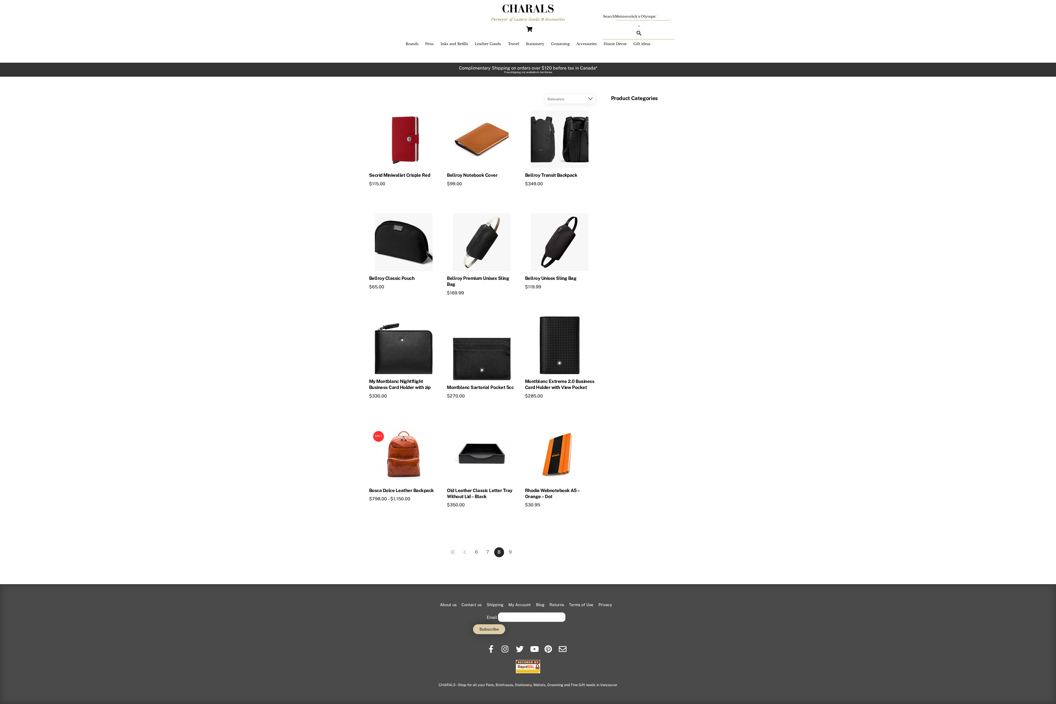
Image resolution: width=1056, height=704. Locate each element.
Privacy (605, 604)
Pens (429, 44)
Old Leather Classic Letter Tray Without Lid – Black (479, 493)
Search (609, 16)
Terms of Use (581, 604)
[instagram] (506, 647)
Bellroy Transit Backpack (551, 175)
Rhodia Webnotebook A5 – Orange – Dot (552, 493)
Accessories (586, 44)
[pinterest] (549, 647)
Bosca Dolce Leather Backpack (401, 490)
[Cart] (529, 29)
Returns (556, 604)
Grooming (560, 44)
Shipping (495, 604)
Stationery (535, 44)
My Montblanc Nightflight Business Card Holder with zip (399, 384)
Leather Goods (488, 44)
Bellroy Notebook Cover (472, 175)
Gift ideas (641, 44)
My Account (519, 604)
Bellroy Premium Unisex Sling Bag (478, 281)
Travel (513, 44)
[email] (563, 647)
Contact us (471, 604)
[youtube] (534, 647)
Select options (472, 194)
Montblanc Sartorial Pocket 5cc (480, 387)
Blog (540, 604)
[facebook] (491, 647)
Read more (390, 194)
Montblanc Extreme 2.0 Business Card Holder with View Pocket (560, 384)
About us (448, 604)
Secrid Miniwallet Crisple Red (399, 175)
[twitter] (520, 647)
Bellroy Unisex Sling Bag (551, 278)
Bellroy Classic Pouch (391, 278)
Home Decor (615, 44)
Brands (412, 44)
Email (492, 617)
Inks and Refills (454, 44)
